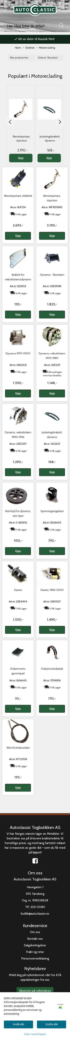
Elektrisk (29, 47)
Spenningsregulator (52, 511)
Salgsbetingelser (35, 945)
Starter (18, 590)
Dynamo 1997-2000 (18, 353)
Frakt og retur (35, 952)
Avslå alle (18, 1024)
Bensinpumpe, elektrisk (18, 196)
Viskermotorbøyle (52, 668)
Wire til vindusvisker (18, 747)
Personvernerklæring (35, 958)
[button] (10, 122)
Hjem (18, 47)
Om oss (35, 932)
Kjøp (21, 158)
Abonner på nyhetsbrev (35, 991)
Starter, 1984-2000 (52, 590)
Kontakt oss (35, 938)
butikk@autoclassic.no (35, 913)
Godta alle (52, 1024)
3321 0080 (37, 907)
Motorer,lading (47, 47)
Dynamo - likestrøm (52, 274)
